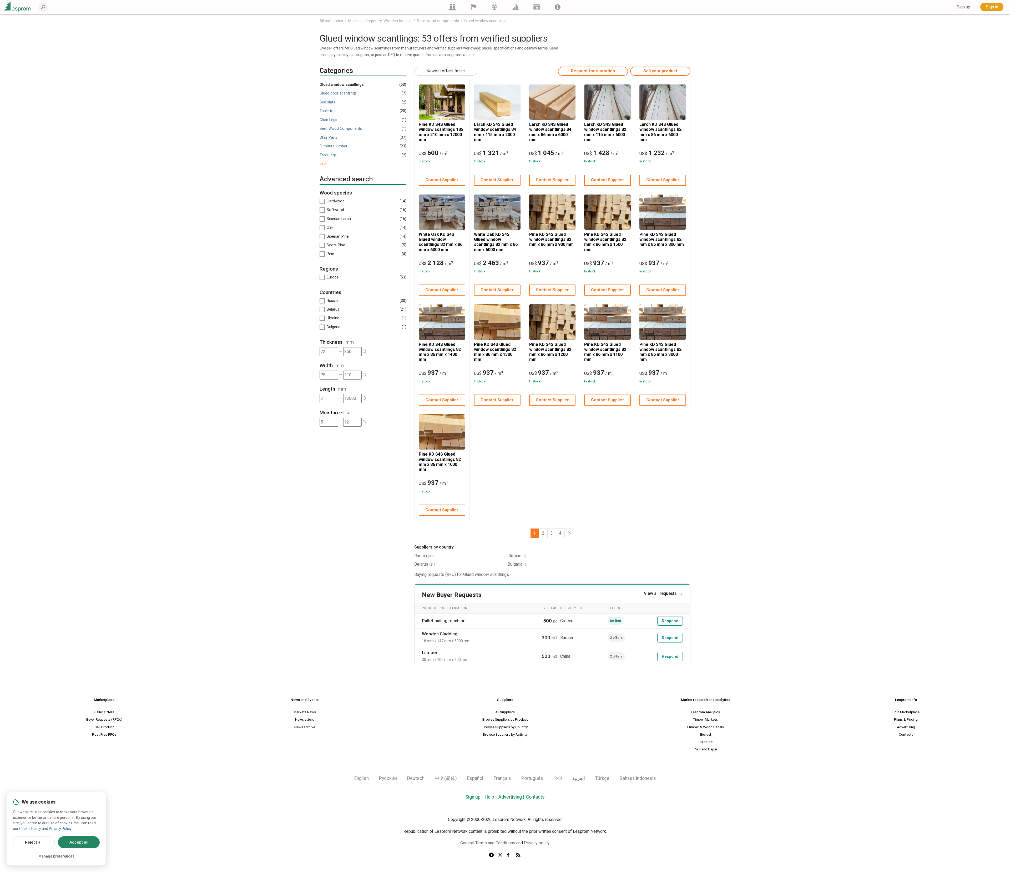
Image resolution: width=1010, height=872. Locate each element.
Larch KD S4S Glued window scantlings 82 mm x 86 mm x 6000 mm (660, 132)
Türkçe (602, 778)
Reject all (34, 842)
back (323, 163)
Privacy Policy (60, 828)
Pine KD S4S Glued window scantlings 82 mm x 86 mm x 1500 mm (605, 242)
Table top (328, 111)
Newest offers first (444, 70)
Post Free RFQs (104, 734)
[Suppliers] (473, 7)
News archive (304, 727)
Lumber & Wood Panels (705, 727)
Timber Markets (705, 719)
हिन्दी (557, 778)
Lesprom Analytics (705, 712)
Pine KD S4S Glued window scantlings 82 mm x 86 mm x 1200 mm (550, 352)
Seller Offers (104, 712)
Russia (420, 555)
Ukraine (514, 555)
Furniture (706, 742)
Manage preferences (56, 856)
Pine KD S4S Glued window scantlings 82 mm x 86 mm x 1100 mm (605, 352)
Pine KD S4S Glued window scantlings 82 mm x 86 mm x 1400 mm (440, 352)
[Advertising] (536, 7)
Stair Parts (328, 137)
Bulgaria (515, 564)
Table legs (328, 155)
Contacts (906, 734)
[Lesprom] (557, 7)
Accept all (78, 842)
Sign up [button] (963, 6)
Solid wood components (438, 21)
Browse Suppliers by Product (505, 719)
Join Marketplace (906, 712)
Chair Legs (328, 120)
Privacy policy (537, 842)
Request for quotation (593, 70)
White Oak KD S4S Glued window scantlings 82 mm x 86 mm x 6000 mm (440, 242)
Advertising (906, 727)
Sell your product (660, 70)
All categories (331, 21)
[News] (494, 7)
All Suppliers (505, 712)
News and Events (305, 699)
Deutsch (416, 778)
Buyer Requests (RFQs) (104, 719)
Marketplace (104, 699)
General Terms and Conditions (487, 842)
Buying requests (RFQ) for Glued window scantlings (461, 574)
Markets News (305, 712)
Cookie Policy (30, 828)
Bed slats (327, 102)
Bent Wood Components (341, 128)
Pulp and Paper (706, 749)
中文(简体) (446, 778)
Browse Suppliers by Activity (505, 734)
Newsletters (304, 719)
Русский (388, 778)
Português (532, 778)
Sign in (992, 6)
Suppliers (505, 699)
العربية (578, 778)
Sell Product (104, 727)
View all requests (663, 593)
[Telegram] (491, 855)
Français (502, 778)
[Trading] (452, 7)
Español (475, 778)
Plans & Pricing (906, 719)
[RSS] (518, 855)
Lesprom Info (906, 699)
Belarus (421, 564)
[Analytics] (515, 7)
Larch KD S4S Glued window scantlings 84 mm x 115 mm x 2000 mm (495, 132)
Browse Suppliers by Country (505, 727)
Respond (670, 621)
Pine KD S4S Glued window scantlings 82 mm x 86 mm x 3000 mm (660, 352)
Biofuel (705, 734)
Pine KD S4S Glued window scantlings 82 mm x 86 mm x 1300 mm (495, 352)
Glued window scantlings (485, 21)
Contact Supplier (441, 179)
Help (489, 797)
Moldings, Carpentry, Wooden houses (379, 21)
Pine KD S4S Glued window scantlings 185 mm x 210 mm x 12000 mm (441, 132)
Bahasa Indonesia (638, 778)
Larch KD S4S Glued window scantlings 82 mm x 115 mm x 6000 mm (605, 132)
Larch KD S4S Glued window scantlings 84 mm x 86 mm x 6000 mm (550, 132)
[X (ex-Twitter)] (500, 855)
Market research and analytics (705, 699)
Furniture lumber (333, 146)
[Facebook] (509, 855)
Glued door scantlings (338, 93)
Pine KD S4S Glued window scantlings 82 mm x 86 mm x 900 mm (551, 239)
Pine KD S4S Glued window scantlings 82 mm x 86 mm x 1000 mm (440, 462)
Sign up (473, 797)
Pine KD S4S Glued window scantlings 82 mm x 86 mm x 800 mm (661, 239)
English (361, 778)
